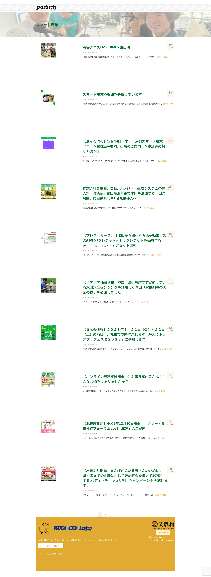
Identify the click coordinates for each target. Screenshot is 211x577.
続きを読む (163, 56)
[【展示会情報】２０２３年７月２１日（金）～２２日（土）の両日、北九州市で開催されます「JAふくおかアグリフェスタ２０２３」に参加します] (60, 344)
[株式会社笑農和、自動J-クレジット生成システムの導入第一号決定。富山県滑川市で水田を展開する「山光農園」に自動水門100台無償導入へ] (60, 203)
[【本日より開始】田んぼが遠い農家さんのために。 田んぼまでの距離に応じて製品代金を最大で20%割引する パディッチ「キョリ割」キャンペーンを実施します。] (60, 485)
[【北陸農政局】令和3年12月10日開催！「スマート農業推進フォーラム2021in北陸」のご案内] (60, 438)
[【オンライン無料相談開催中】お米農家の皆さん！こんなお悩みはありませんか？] (60, 391)
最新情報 (94, 52)
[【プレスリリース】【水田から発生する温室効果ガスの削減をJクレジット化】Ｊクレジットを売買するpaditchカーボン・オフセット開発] (60, 250)
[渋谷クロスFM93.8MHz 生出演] (60, 62)
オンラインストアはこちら (51, 545)
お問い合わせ (163, 532)
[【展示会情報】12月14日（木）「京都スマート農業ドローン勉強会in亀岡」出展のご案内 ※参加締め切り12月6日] (60, 156)
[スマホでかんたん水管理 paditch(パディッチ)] (58, 7)
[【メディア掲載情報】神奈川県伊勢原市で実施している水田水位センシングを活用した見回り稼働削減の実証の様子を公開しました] (60, 297)
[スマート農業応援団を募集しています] (60, 109)
